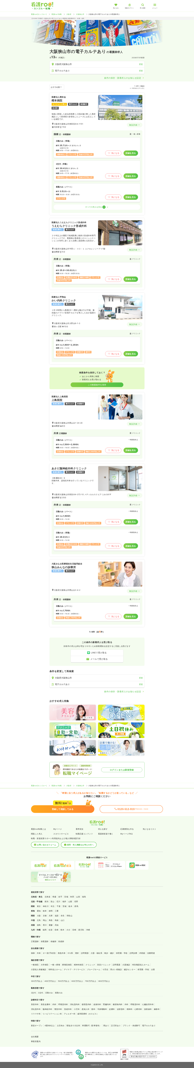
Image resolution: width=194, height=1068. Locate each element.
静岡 (51, 911)
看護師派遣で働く (105, 834)
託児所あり (116, 1025)
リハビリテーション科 (52, 1014)
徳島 (39, 925)
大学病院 (44, 965)
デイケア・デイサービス (74, 969)
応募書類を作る (127, 829)
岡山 (45, 920)
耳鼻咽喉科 (102, 1009)
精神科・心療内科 (134, 1009)
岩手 (60, 897)
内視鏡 (142, 953)
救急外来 (62, 953)
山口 (63, 920)
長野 (76, 901)
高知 (57, 925)
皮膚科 (112, 1009)
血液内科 (97, 1004)
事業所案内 (36, 1041)
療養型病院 (67, 965)
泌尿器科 (121, 1009)
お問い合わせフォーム (46, 845)
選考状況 (79, 829)
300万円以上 (36, 981)
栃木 (70, 906)
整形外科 (58, 1009)
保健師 (53, 941)
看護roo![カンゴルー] (39, 14)
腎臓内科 (107, 1004)
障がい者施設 (116, 969)
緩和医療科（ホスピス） (87, 1014)
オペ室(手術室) (49, 953)
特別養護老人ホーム (140, 965)
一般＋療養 (55, 965)
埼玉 (53, 906)
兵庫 (51, 915)
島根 (57, 920)
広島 (39, 920)
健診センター (129, 969)
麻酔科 (157, 1009)
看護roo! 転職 (56, 14)
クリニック (90, 965)
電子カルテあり (148, 1025)
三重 (57, 911)
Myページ (57, 829)
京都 (45, 915)
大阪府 (68, 14)
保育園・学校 (121, 953)
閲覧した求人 (36, 834)
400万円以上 (50, 981)
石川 (58, 901)
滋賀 (57, 915)
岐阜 (45, 911)
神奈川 (46, 906)
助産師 (61, 941)
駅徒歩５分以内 (73, 1025)
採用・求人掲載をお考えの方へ (80, 845)
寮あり (106, 1025)
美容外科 (35, 1004)
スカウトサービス (61, 834)
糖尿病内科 (117, 1004)
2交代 (33, 993)
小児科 (77, 1009)
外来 (39, 953)
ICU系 (70, 953)
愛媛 (51, 925)
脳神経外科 (47, 1009)
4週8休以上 (50, 1025)
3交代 (40, 993)
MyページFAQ (126, 834)
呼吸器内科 (63, 1004)
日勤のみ (49, 993)
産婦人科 (85, 1009)
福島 (84, 897)
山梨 (70, 901)
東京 (39, 906)
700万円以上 (90, 981)
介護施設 (126, 965)
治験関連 (151, 953)
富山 (52, 901)
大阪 (39, 915)
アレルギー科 (69, 1014)
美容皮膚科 (45, 1004)
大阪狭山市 (80, 14)
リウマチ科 (36, 1014)
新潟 (46, 901)
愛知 (39, 911)
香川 (45, 925)
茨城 (64, 906)
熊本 (62, 930)
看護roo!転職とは (38, 829)
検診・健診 (109, 953)
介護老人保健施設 (38, 969)
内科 (54, 1004)
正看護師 (35, 941)
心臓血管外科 (148, 1004)
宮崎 (74, 930)
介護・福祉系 (96, 953)
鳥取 (51, 920)
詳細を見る (131, 153)
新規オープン (36, 1025)
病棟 (33, 953)
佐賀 (50, 930)
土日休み (61, 1025)
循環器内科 (86, 1004)
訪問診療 (133, 953)
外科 (126, 1004)
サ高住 (105, 969)
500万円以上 (63, 981)
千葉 (58, 906)
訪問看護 (85, 953)
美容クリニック (103, 965)
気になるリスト (149, 829)
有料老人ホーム (55, 969)
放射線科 (148, 1009)
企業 (153, 969)
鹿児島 (81, 930)
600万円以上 (77, 981)
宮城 (66, 897)
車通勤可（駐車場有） (91, 1025)
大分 (68, 930)
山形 (78, 897)
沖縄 (88, 930)
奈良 (63, 915)
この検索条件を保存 (97, 385)
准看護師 (44, 941)
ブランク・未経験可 (131, 1025)
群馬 (76, 906)
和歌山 (69, 915)
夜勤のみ (59, 993)
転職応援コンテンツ (84, 834)
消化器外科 (36, 1009)
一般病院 (35, 965)
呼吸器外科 (135, 1004)
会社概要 (35, 1036)
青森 (54, 897)
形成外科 (68, 1009)
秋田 (72, 897)
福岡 (44, 930)
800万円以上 (104, 981)
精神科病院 (78, 965)
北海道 (47, 897)
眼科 (93, 1009)
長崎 (56, 930)
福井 (64, 901)
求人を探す (103, 829)
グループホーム (93, 969)
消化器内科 (75, 1004)
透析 (77, 953)
